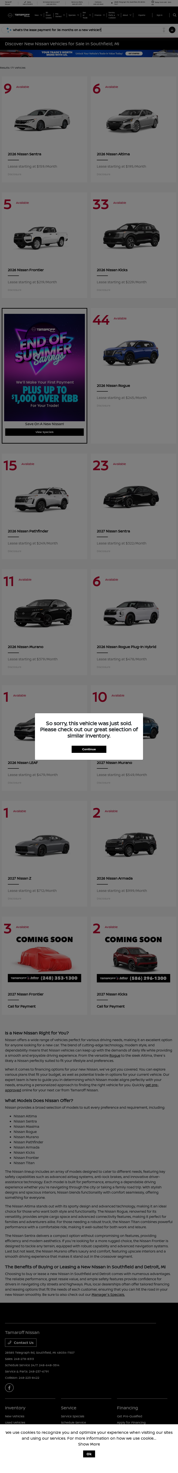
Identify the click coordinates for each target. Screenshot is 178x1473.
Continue (89, 749)
